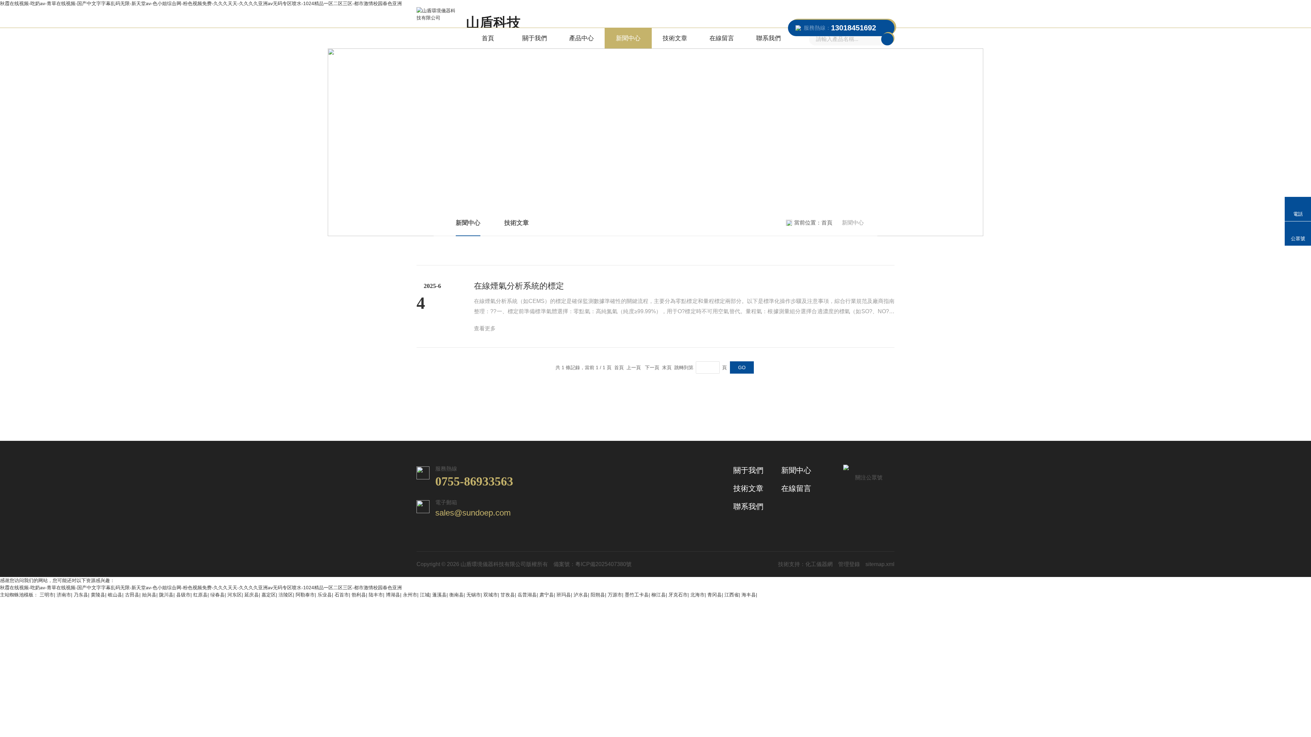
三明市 (47, 594)
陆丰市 (376, 594)
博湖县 (393, 594)
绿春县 (217, 594)
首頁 (488, 38)
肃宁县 (546, 594)
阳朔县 (598, 594)
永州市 (410, 594)
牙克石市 (678, 594)
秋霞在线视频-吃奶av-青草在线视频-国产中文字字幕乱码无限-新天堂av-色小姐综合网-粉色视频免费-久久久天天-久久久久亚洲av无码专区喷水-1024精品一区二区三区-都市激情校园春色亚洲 (201, 3)
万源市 (615, 594)
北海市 (697, 594)
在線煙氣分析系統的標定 (519, 285)
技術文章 (675, 38)
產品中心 (581, 38)
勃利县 (359, 594)
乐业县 (325, 594)
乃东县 (81, 594)
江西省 (731, 594)
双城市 (490, 594)
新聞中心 (628, 38)
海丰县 (749, 594)
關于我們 (534, 38)
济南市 (64, 594)
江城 (424, 594)
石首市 (342, 594)
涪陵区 (286, 594)
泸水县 (581, 594)
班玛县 (563, 594)
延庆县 (251, 594)
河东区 (234, 594)
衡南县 (456, 594)
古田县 (132, 594)
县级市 (183, 594)
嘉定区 (269, 594)
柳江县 (658, 594)
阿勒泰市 (305, 594)
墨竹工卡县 (637, 594)
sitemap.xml (879, 564)
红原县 (200, 594)
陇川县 (166, 594)
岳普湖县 (527, 594)
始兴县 (149, 594)
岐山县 (115, 594)
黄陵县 (98, 594)
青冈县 (714, 594)
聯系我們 (768, 38)
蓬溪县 (439, 594)
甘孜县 (508, 594)
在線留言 (721, 38)
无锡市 (473, 594)
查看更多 (485, 328)
